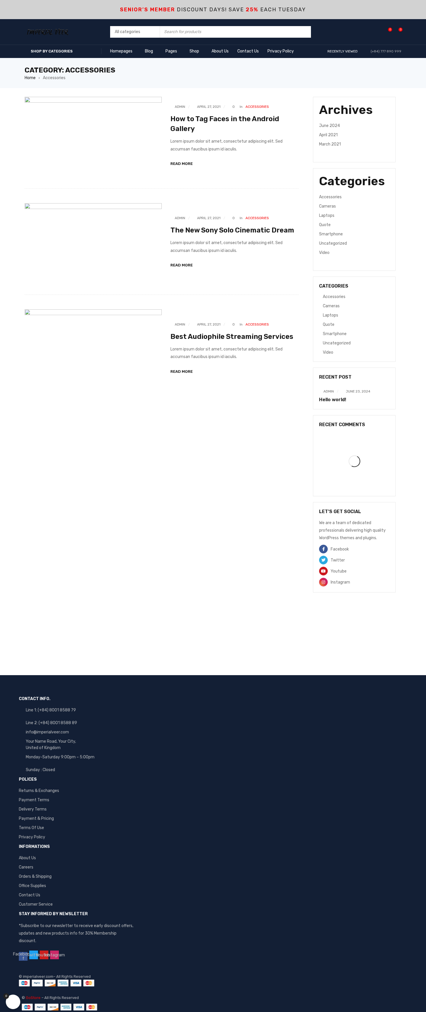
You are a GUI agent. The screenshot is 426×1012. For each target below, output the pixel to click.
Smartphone (331, 234)
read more (181, 163)
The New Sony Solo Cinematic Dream (232, 230)
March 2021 (330, 144)
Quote (325, 224)
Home (30, 77)
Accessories (257, 107)
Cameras (327, 206)
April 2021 (328, 134)
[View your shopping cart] (397, 31)
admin (180, 107)
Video (324, 252)
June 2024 (329, 125)
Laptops (326, 215)
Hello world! (332, 399)
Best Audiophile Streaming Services (231, 337)
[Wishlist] (387, 32)
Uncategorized (333, 243)
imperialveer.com (38, 976)
